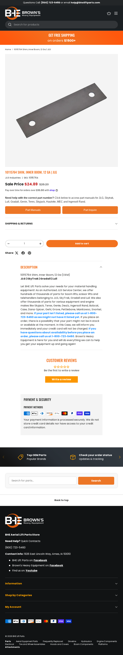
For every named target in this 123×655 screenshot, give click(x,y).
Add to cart (82, 243)
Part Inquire (90, 210)
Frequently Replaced (53, 641)
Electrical (9, 644)
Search (96, 481)
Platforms (103, 644)
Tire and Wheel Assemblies (32, 644)
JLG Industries (13, 177)
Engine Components (107, 641)
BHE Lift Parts (19, 636)
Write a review (61, 379)
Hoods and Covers (59, 644)
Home (8, 49)
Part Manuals (33, 210)
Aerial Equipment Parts (27, 641)
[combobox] (61, 24)
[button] (108, 13)
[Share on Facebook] (23, 253)
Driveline (72, 641)
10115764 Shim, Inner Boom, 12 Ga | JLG (32, 49)
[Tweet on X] (16, 253)
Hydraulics (86, 641)
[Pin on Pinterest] (29, 253)
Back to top (61, 500)
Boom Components (83, 644)
